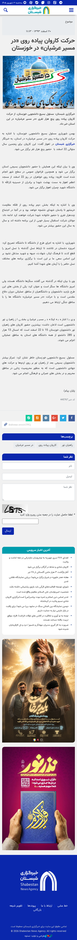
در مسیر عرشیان (24, 445)
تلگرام (60, 3)
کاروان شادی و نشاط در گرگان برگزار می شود (48, 567)
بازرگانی (37, 910)
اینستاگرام (48, 3)
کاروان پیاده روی (47, 445)
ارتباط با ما (46, 906)
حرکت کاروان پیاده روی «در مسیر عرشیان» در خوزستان (43, 44)
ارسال (8, 531)
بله (36, 3)
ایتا (54, 3)
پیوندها (32, 906)
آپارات (30, 3)
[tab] (38, 550)
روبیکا (24, 3)
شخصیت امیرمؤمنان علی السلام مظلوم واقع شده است (42, 592)
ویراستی (42, 3)
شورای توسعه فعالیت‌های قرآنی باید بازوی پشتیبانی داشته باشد (38, 587)
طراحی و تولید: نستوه (35, 936)
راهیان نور (67, 445)
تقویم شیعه (16, 906)
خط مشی (63, 906)
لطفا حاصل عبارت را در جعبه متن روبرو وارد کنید (47, 515)
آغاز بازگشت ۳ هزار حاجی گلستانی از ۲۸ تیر (48, 572)
